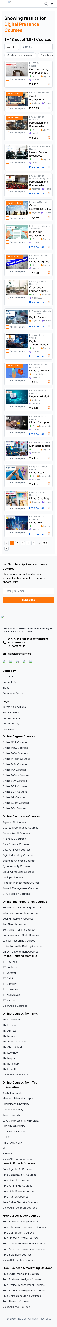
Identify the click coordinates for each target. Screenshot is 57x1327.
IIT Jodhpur (10, 967)
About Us (8, 676)
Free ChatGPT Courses (17, 1180)
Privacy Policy (11, 712)
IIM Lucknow (10, 1052)
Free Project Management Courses (24, 1285)
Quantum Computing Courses (20, 827)
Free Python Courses (15, 1196)
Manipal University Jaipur (18, 1098)
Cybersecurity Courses (16, 866)
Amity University (12, 1093)
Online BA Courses (14, 797)
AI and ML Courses (14, 838)
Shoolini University (14, 1126)
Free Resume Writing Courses (20, 1221)
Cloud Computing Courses (18, 871)
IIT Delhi (8, 978)
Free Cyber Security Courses (20, 1202)
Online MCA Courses (15, 753)
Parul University (12, 1142)
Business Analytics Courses (19, 860)
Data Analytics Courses (17, 849)
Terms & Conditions (14, 707)
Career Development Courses (20, 951)
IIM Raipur (9, 1058)
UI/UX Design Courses (16, 893)
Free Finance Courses (16, 1301)
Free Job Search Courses (18, 1232)
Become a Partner (14, 693)
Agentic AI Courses (14, 822)
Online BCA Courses (15, 791)
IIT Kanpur (9, 1000)
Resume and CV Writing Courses (22, 907)
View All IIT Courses (15, 1005)
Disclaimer (9, 729)
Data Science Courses (16, 844)
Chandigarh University (16, 1104)
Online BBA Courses (15, 786)
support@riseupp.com (19, 653)
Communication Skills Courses (21, 935)
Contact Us (9, 682)
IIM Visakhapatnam (14, 1041)
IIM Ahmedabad (12, 1047)
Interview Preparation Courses (21, 913)
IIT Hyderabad (11, 994)
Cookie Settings (12, 718)
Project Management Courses (20, 888)
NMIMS (7, 1153)
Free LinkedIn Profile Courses (20, 1238)
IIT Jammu (9, 972)
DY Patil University (14, 1131)
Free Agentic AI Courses (17, 1169)
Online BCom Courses (16, 802)
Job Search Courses (15, 924)
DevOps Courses (13, 877)
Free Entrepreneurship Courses (22, 1295)
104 (45, 543)
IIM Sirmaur (10, 1025)
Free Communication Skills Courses (24, 1243)
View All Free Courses (16, 1306)
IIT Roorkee (10, 961)
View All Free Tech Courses (20, 1207)
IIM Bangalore (11, 1063)
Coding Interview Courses (18, 918)
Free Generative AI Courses (19, 1174)
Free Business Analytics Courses (22, 1279)
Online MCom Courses (16, 775)
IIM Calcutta (10, 1069)
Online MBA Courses (15, 747)
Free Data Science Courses (19, 1191)
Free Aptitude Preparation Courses (24, 1249)
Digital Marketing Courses (18, 855)
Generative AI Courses (16, 833)
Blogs (6, 687)
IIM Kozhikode (11, 1019)
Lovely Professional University (21, 1120)
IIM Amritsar (10, 1030)
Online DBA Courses (15, 742)
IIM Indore (9, 1036)
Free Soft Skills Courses (17, 1254)
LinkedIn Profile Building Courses (22, 946)
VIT (5, 1148)
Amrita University (13, 1109)
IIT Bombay (10, 983)
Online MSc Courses (15, 764)
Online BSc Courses (15, 808)
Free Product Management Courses (24, 1290)
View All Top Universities (18, 1159)
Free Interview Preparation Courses (24, 1227)
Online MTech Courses (16, 758)
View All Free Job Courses (19, 1260)
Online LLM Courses (15, 780)
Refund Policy (11, 723)
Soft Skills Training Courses (19, 929)
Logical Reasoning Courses (19, 940)
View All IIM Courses (15, 1074)
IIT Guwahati (10, 989)
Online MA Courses (14, 769)
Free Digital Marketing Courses (21, 1273)
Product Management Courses (21, 882)
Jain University (11, 1115)
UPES (6, 1137)
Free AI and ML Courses (17, 1185)
